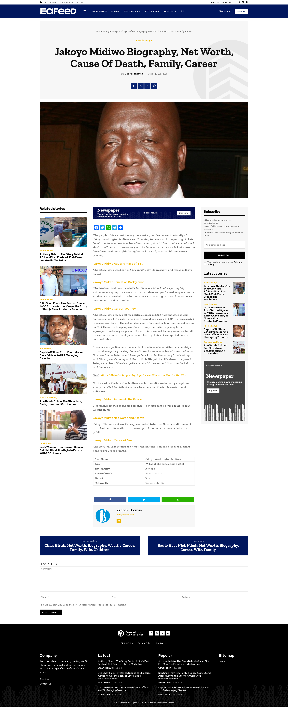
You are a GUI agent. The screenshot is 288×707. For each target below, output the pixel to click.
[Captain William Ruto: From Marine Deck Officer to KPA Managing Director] (63, 330)
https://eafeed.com (125, 514)
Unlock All (224, 255)
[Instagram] (239, 2)
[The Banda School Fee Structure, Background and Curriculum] (63, 379)
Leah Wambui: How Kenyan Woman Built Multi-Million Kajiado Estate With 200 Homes (61, 450)
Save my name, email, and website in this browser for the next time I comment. (84, 604)
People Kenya (111, 31)
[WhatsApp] (154, 86)
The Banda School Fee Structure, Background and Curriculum (61, 403)
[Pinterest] (147, 86)
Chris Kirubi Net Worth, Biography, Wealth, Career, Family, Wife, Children (89, 547)
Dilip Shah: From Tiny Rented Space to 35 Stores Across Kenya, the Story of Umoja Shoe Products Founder (63, 306)
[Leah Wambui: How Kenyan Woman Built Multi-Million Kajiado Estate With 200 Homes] (63, 425)
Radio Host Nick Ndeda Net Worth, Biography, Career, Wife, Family (198, 547)
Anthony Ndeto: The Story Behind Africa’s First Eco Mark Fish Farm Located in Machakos (61, 257)
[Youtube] (246, 2)
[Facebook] (236, 2)
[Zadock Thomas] (105, 515)
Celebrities (45, 443)
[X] (243, 2)
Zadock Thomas (134, 73)
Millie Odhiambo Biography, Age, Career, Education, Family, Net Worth (145, 375)
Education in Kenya (49, 397)
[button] (182, 11)
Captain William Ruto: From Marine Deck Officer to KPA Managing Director (61, 355)
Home (99, 31)
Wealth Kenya (46, 251)
